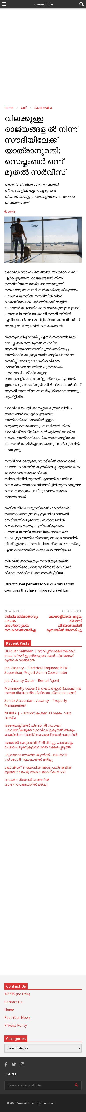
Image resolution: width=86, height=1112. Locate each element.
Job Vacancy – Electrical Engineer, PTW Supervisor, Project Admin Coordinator (36, 670)
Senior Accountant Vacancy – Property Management (35, 703)
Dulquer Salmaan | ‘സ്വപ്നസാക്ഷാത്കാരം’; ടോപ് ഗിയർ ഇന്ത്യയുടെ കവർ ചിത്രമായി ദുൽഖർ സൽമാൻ (39, 656)
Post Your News (17, 1017)
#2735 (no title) (17, 994)
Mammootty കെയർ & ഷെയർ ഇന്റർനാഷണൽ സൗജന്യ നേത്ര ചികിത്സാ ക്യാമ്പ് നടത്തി (42, 690)
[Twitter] (14, 1064)
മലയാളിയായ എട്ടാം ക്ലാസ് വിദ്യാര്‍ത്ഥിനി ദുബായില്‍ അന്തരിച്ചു (64, 623)
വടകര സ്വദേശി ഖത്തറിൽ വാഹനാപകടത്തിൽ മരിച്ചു (26, 782)
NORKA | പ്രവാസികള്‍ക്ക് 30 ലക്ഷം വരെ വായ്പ (37, 715)
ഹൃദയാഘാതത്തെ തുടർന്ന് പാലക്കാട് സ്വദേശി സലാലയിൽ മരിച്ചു (35, 757)
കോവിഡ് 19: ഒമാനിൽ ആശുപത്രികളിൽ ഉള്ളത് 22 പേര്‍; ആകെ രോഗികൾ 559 (37, 769)
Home (9, 1009)
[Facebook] (5, 1064)
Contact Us (13, 1001)
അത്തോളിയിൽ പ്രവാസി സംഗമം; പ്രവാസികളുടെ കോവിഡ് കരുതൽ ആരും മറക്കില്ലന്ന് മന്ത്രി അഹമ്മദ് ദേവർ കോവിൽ (40, 730)
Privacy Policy (15, 1025)
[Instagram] (22, 1064)
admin (11, 211)
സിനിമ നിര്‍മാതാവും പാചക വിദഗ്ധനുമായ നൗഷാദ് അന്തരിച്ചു (21, 623)
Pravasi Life (43, 4)
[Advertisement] (43, 56)
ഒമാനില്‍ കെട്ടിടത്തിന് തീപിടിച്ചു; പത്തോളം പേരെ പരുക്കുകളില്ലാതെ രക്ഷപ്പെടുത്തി (38, 745)
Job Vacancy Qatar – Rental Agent (31, 680)
